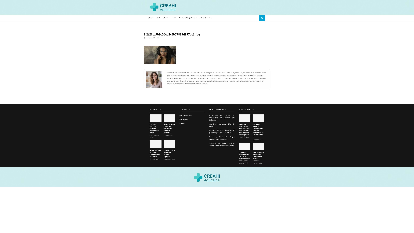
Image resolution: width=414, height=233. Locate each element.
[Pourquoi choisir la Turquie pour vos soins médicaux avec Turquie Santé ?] (258, 118)
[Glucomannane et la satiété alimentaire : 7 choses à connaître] (258, 146)
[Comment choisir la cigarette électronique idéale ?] (156, 118)
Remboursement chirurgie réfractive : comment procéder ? (169, 128)
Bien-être (167, 18)
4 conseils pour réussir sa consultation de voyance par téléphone (221, 118)
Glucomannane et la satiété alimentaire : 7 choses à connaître (258, 157)
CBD (174, 18)
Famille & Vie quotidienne (188, 18)
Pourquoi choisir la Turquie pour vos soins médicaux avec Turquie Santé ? (258, 130)
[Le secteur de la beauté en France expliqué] (169, 144)
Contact (182, 124)
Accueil (151, 18)
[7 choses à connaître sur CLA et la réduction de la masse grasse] (244, 146)
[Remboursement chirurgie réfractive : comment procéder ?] (169, 118)
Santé (158, 18)
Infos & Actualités (206, 18)
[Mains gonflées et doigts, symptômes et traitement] (156, 144)
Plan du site (184, 119)
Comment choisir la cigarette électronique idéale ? (154, 128)
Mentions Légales (186, 115)
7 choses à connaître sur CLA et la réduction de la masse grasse (244, 157)
